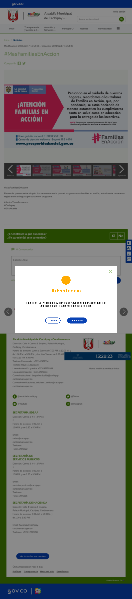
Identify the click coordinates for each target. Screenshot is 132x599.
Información (77, 320)
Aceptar (53, 320)
